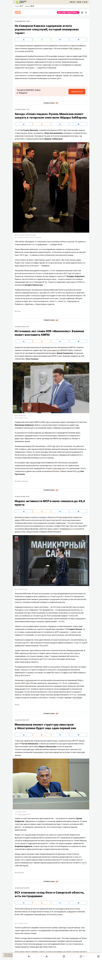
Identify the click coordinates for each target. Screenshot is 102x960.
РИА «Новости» (75, 48)
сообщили (71, 912)
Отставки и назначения (21, 481)
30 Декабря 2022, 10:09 (22, 21)
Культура (17, 311)
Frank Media (77, 698)
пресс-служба (22, 814)
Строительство (19, 872)
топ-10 (83, 863)
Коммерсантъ (65, 529)
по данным (28, 680)
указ (32, 749)
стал (78, 471)
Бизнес (17, 704)
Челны (17, 6)
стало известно (53, 350)
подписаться (77, 91)
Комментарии (51, 103)
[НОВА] (67, 12)
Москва (27, 6)
